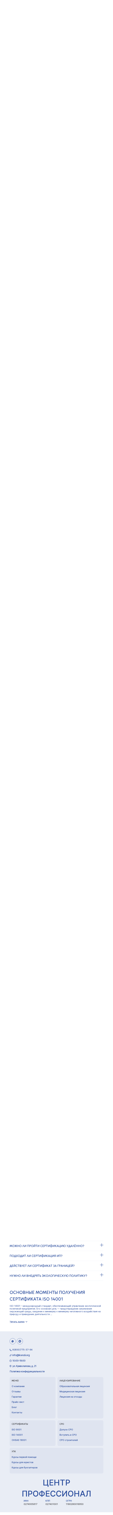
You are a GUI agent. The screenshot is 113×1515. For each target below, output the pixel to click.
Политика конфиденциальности (27, 1371)
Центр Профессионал (56, 1488)
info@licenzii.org (21, 1355)
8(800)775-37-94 (22, 1349)
